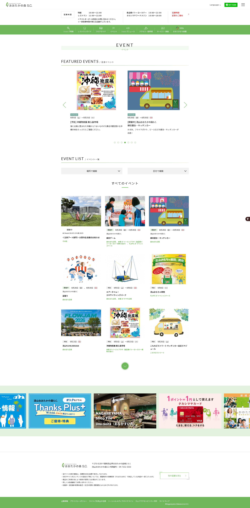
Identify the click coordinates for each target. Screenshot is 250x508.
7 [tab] (135, 142)
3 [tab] (121, 142)
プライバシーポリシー (78, 501)
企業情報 (64, 501)
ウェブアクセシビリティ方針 (146, 501)
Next (185, 105)
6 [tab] (132, 142)
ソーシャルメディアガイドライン (120, 501)
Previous (64, 105)
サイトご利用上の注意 (97, 501)
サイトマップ (164, 501)
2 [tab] (118, 142)
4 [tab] (125, 142)
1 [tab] (115, 142)
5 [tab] (128, 142)
